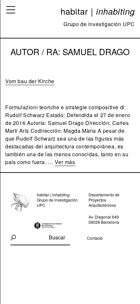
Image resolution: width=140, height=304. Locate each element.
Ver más (65, 162)
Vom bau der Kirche (29, 81)
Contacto (95, 238)
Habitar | (98, 11)
